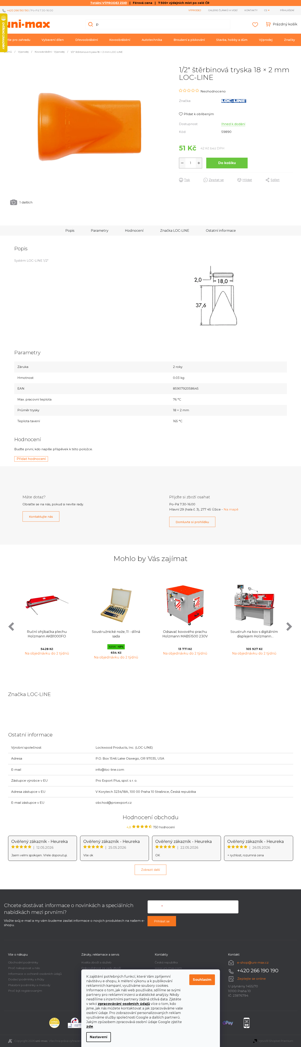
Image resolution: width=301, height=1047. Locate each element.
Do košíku (227, 163)
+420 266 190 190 (18, 10)
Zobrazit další (150, 870)
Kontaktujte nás (41, 517)
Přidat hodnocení (31, 459)
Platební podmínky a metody (29, 985)
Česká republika (166, 962)
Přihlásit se (162, 921)
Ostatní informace (221, 231)
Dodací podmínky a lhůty (26, 979)
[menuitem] (18, 40)
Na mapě (231, 509)
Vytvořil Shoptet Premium (275, 1040)
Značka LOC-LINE (174, 231)
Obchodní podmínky (23, 962)
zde (89, 1026)
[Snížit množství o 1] (182, 163)
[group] (47, 620)
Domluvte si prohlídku (192, 522)
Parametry (99, 231)
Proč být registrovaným (25, 991)
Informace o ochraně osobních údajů (35, 974)
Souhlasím (202, 980)
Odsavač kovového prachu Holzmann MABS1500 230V (185, 634)
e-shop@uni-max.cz (253, 962)
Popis (69, 231)
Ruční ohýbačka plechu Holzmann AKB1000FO (47, 634)
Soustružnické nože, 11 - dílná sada (116, 634)
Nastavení (98, 1037)
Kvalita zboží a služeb (96, 962)
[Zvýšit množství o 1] (199, 163)
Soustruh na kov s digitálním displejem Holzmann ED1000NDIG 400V (254, 634)
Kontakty (251, 10)
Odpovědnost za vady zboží (101, 968)
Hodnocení (134, 231)
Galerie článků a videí (222, 10)
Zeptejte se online (251, 979)
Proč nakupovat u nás (24, 968)
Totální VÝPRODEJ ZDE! (108, 3)
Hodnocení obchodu (151, 817)
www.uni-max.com (168, 968)
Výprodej (194, 10)
